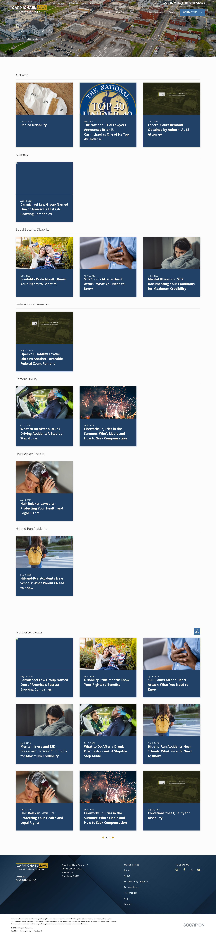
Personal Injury (131, 887)
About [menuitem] (84, 12)
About (127, 875)
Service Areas (58, 3)
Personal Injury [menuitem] (136, 12)
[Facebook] (184, 869)
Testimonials (73, 3)
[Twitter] (191, 869)
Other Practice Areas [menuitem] (155, 12)
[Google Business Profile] (177, 869)
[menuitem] (14, 930)
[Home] (29, 9)
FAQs (84, 3)
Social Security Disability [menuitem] (102, 12)
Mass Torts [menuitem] (121, 12)
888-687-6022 (195, 3)
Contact (128, 904)
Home (127, 870)
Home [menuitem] (75, 12)
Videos (92, 3)
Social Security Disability (136, 881)
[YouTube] (198, 869)
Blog (101, 3)
